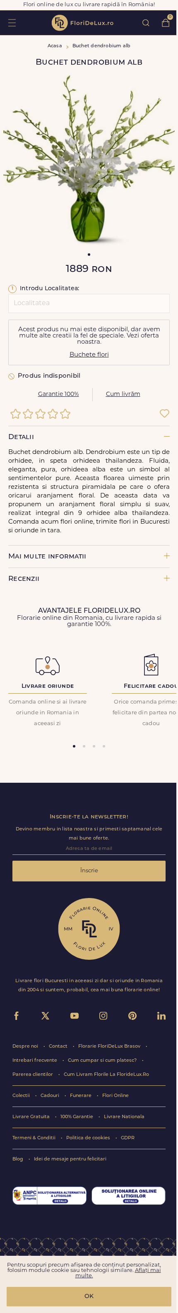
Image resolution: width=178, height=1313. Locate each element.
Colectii (21, 1096)
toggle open (11, 22)
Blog (18, 1159)
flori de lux (82, 23)
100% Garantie (77, 1117)
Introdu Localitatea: (45, 289)
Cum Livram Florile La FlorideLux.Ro (106, 1075)
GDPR (128, 1138)
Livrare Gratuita (31, 1117)
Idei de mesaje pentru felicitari (70, 1159)
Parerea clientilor (33, 1075)
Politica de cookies (88, 1138)
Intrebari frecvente (35, 1060)
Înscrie (89, 871)
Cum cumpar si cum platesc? (103, 1060)
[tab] (74, 746)
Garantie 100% (58, 394)
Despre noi (25, 1046)
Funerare (81, 1096)
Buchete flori (89, 355)
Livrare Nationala (124, 1117)
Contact (59, 1046)
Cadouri (50, 1096)
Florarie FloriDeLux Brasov (110, 1046)
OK (89, 1297)
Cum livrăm (123, 394)
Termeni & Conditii (34, 1138)
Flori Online (115, 1096)
